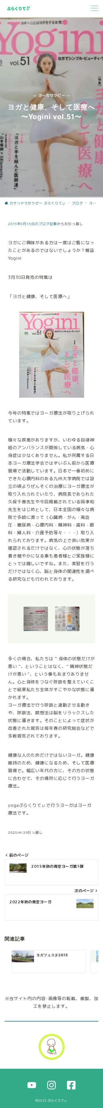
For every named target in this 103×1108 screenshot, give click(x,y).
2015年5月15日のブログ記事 (32, 223)
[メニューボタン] (94, 9)
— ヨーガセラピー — (51, 95)
